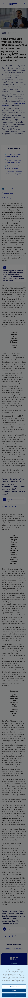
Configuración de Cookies (14, 986)
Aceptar (14, 995)
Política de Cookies (21, 982)
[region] (14, 981)
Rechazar (14, 990)
